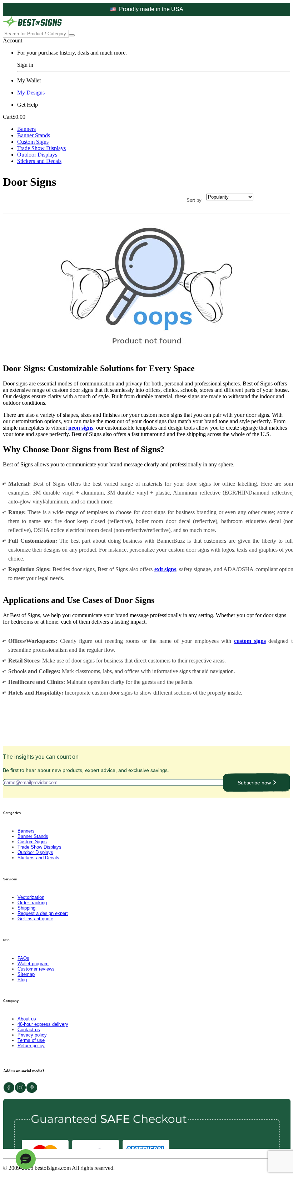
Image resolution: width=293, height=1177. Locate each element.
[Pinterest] (32, 1091)
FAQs (23, 958)
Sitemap (26, 974)
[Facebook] (9, 1091)
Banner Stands (33, 135)
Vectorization (31, 897)
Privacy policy (32, 1035)
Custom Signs (33, 142)
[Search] (72, 35)
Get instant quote (35, 918)
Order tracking (32, 902)
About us (27, 1019)
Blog (22, 979)
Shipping (26, 908)
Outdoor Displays (37, 155)
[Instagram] (20, 1091)
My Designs (31, 92)
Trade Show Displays (41, 148)
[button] (26, 1159)
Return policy (31, 1045)
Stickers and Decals (39, 161)
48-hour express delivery (43, 1024)
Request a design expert (43, 913)
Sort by (194, 200)
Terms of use (31, 1040)
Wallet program (33, 963)
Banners (26, 129)
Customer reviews (36, 969)
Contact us (29, 1029)
